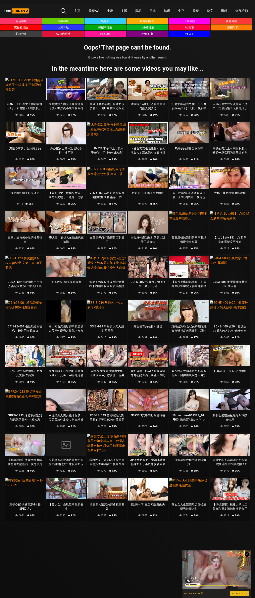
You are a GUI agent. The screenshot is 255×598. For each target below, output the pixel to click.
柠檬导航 (63, 21)
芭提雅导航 (21, 27)
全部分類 (241, 11)
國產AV (93, 11)
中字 (181, 11)
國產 (195, 11)
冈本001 (105, 33)
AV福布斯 (147, 33)
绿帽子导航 (105, 27)
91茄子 (189, 33)
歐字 (210, 11)
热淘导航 (63, 27)
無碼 (167, 11)
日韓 (152, 11)
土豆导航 (189, 21)
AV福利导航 (63, 33)
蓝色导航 (21, 21)
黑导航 (105, 21)
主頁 (77, 11)
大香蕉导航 (147, 27)
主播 (124, 11)
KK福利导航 (147, 21)
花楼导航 (21, 33)
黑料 (224, 11)
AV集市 (189, 27)
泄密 (110, 11)
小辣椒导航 (231, 27)
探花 (138, 11)
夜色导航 (231, 21)
